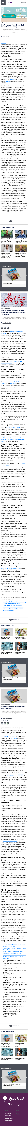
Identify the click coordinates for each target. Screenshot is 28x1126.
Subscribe (23, 2)
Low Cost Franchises (8, 1120)
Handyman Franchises (8, 1117)
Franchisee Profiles (8, 1115)
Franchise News (7, 1112)
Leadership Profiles (4, 22)
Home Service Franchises (5, 308)
